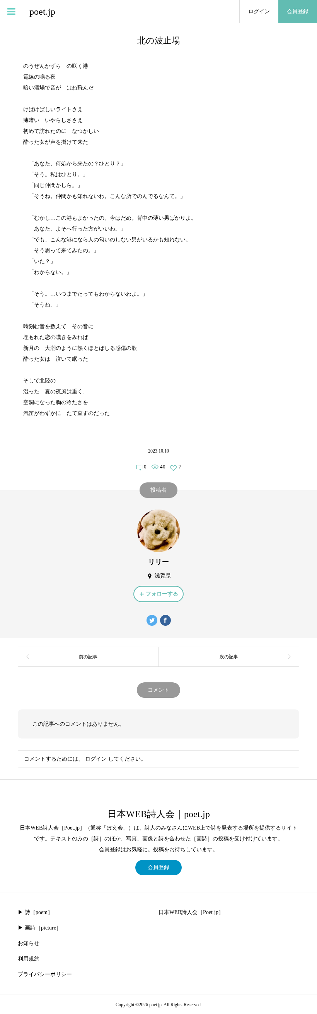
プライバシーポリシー (45, 974)
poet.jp (42, 12)
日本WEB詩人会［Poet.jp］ (191, 912)
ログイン (259, 11)
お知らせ (28, 943)
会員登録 (297, 11)
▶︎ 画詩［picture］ (39, 928)
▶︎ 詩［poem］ (35, 912)
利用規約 (28, 959)
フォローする (162, 594)
